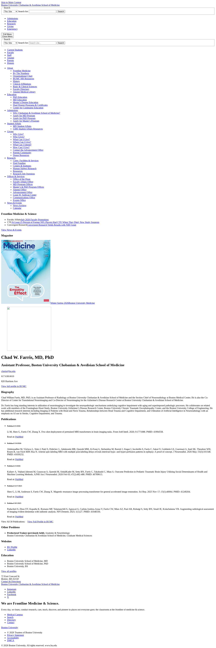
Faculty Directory (21, 89)
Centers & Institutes (22, 166)
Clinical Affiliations (22, 84)
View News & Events (11, 230)
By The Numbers (21, 73)
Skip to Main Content (11, 2)
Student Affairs (14, 123)
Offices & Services (16, 176)
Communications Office (24, 197)
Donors (10, 63)
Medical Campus (15, 614)
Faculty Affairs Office (23, 181)
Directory (11, 620)
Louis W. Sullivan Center (24, 195)
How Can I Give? (21, 147)
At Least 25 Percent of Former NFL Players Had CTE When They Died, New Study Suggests (55, 222)
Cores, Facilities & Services (25, 160)
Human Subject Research (24, 168)
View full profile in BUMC (13, 386)
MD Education (20, 100)
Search (10, 617)
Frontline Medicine (22, 70)
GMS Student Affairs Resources (28, 129)
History (16, 81)
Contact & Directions (11, 581)
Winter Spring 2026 (59, 303)
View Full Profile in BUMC (40, 521)
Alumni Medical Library (24, 92)
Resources (17, 171)
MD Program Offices (23, 184)
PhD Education (20, 97)
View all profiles (8, 571)
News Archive (19, 205)
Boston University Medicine (82, 303)
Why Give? (18, 134)
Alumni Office (19, 189)
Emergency (12, 29)
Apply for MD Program (24, 115)
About (10, 68)
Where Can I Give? (22, 142)
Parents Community (22, 152)
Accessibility (13, 638)
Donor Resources (21, 155)
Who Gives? (19, 137)
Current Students (15, 50)
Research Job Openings (24, 174)
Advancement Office (22, 192)
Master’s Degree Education (25, 102)
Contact (10, 622)
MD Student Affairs (22, 126)
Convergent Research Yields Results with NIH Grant (51, 225)
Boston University (9, 627)
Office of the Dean (21, 179)
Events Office (19, 200)
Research (11, 23)
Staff (9, 55)
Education (11, 21)
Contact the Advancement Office (28, 150)
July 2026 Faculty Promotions (35, 219)
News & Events (14, 203)
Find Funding (19, 163)
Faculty (10, 52)
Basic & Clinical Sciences (25, 86)
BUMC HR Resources (23, 78)
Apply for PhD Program (24, 118)
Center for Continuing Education (28, 107)
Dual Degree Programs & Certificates (30, 105)
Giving (10, 26)
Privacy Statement (15, 635)
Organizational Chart (22, 76)
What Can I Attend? (22, 144)
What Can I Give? (21, 139)
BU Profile (12, 547)
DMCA (10, 640)
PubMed (19, 437)
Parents (10, 60)
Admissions (12, 18)
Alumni (10, 58)
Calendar (17, 208)
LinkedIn (11, 549)
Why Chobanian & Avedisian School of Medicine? (36, 113)
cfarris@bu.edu (8, 371)
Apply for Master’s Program (26, 121)
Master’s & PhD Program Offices (28, 187)
